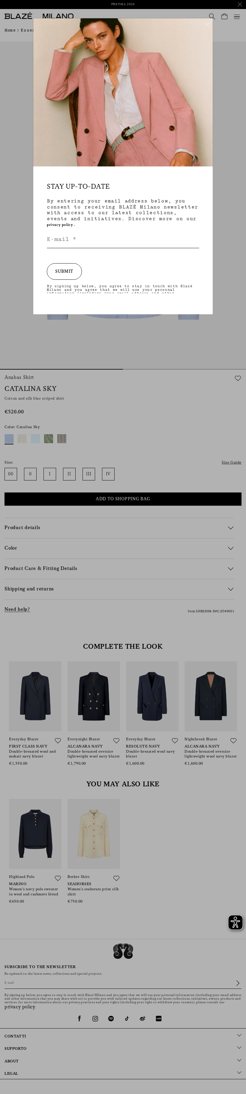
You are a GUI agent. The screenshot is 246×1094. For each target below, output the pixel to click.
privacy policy (60, 225)
